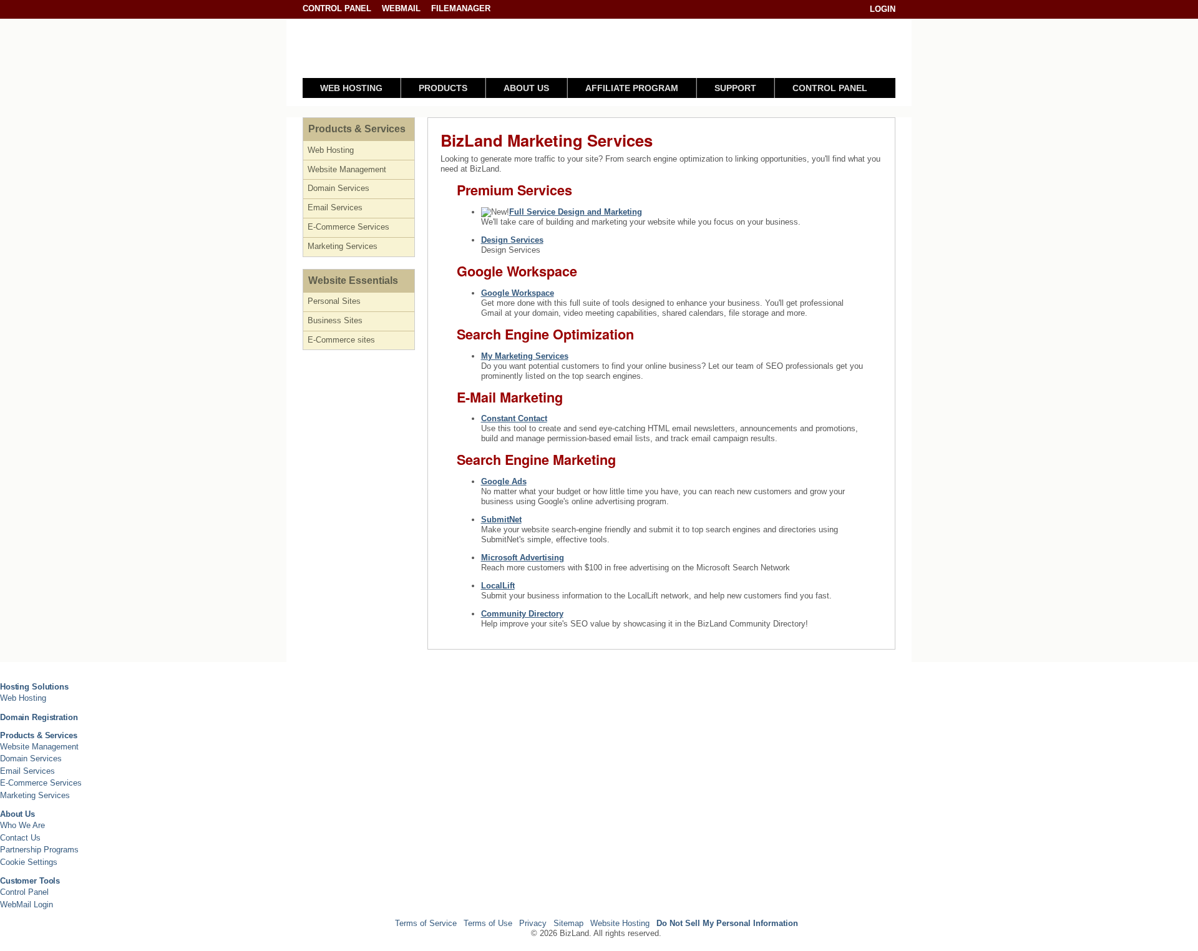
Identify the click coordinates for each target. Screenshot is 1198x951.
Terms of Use (488, 923)
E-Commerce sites (341, 339)
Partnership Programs (39, 849)
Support (735, 88)
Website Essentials (353, 280)
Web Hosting (351, 88)
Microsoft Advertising (522, 557)
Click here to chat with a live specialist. (749, 52)
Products (443, 88)
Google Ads (504, 481)
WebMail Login (26, 904)
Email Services (335, 207)
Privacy (533, 923)
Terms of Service (426, 923)
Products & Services (357, 129)
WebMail (401, 8)
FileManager (460, 8)
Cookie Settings (28, 862)
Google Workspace (517, 293)
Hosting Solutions (34, 686)
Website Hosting (620, 923)
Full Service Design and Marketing (575, 212)
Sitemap (568, 923)
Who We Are (22, 825)
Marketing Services (342, 246)
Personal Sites (334, 301)
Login (882, 9)
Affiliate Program (631, 88)
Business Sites (335, 320)
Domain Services (338, 188)
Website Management (347, 169)
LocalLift (498, 585)
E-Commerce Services (348, 227)
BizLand (356, 48)
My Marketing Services (524, 356)
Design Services (512, 240)
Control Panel (338, 8)
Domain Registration (39, 717)
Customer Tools (30, 880)
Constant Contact (514, 418)
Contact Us (20, 837)
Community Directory (522, 613)
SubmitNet (501, 519)
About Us (526, 88)
